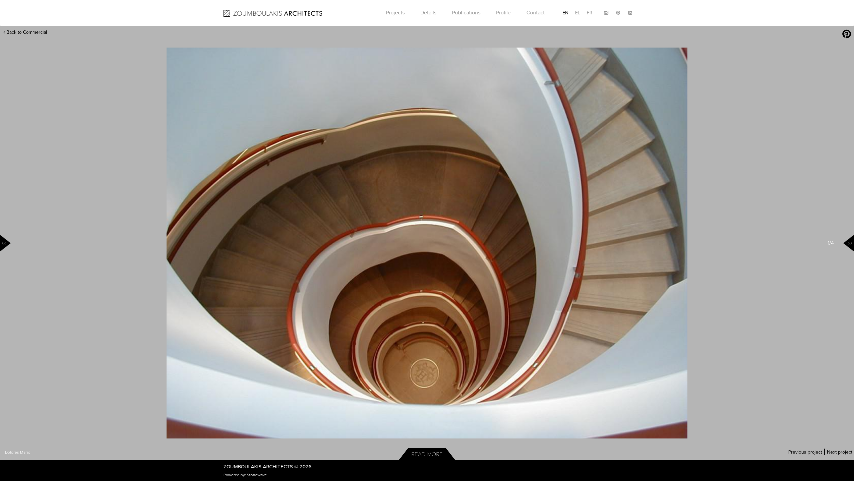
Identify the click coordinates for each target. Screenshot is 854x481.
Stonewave (257, 475)
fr (589, 13)
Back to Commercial (26, 32)
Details (428, 12)
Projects (395, 12)
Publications (466, 12)
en (565, 13)
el (577, 13)
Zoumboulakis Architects (258, 467)
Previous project (805, 452)
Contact (535, 12)
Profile (503, 12)
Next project (839, 452)
